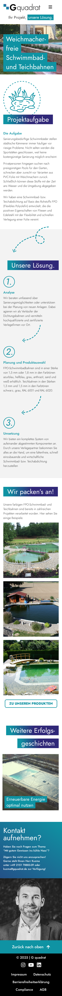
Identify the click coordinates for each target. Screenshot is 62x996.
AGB (43, 989)
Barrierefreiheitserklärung (31, 982)
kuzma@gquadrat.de (15, 869)
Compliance (24, 989)
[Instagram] (23, 964)
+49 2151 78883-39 (22, 865)
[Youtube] (31, 964)
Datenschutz (42, 974)
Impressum (19, 974)
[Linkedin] (39, 964)
